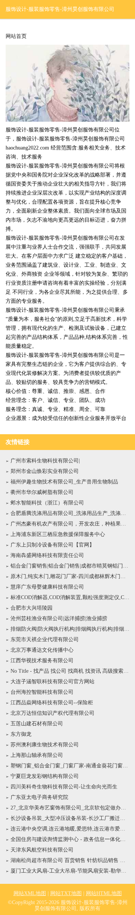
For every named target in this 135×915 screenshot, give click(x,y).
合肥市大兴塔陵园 (31, 608)
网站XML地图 (30, 893)
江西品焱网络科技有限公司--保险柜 (51, 702)
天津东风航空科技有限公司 (42, 850)
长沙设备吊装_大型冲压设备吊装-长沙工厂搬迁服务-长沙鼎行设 (69, 818)
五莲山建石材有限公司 (36, 723)
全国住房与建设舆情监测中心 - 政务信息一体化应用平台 (69, 839)
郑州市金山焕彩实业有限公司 (44, 471)
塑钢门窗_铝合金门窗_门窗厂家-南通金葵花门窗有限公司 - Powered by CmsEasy (69, 766)
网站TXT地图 (66, 893)
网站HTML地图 (104, 893)
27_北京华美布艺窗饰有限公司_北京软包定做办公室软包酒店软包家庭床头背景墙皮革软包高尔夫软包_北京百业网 (69, 808)
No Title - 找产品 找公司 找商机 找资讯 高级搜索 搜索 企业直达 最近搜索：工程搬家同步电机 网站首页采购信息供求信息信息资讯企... (69, 671)
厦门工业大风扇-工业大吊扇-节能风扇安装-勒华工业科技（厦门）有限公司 (69, 871)
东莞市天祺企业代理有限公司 (44, 639)
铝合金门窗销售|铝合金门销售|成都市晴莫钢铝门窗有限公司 (69, 566)
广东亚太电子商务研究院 (39, 797)
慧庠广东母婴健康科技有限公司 (47, 587)
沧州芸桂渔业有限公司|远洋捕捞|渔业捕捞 (58, 618)
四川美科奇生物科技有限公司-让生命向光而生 (63, 787)
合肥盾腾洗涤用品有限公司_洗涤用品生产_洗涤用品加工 (69, 513)
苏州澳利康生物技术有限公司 (44, 744)
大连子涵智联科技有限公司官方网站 (52, 681)
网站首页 (16, 36)
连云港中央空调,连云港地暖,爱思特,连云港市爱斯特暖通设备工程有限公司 (69, 829)
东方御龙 (21, 734)
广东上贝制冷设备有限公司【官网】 (52, 545)
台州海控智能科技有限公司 (42, 692)
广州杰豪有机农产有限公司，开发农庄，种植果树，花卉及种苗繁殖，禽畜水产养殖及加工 (69, 524)
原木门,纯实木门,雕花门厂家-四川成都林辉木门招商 (69, 576)
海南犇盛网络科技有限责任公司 (47, 555)
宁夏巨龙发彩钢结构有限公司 (44, 776)
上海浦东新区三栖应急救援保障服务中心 (57, 534)
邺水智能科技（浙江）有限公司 (47, 503)
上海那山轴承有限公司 (36, 755)
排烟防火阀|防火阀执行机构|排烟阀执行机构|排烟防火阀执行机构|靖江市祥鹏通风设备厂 (69, 629)
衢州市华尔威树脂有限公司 (42, 492)
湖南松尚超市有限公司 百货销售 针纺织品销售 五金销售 (69, 860)
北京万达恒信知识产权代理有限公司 (52, 713)
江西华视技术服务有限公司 (42, 660)
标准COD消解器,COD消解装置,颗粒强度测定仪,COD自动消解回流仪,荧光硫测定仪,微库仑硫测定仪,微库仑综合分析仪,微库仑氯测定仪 (69, 597)
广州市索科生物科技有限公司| (45, 461)
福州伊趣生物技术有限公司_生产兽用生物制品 (64, 482)
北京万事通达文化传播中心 (42, 650)
